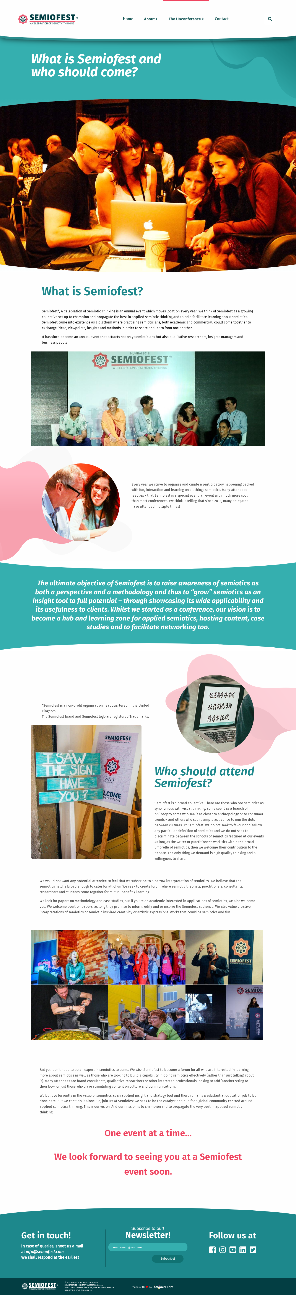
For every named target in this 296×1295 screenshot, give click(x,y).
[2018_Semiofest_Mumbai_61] (224, 1039)
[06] (146, 1039)
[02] (146, 984)
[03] (224, 984)
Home (128, 18)
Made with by (142, 1286)
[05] (69, 1039)
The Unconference (185, 19)
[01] (69, 984)
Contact (222, 18)
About (149, 19)
